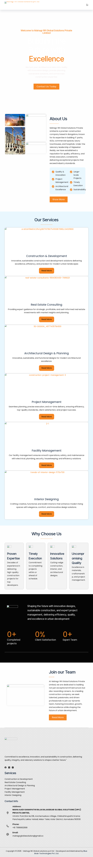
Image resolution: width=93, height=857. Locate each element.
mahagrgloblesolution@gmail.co (27, 835)
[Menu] (87, 5)
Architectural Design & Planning (20, 785)
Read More (46, 270)
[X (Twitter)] (9, 767)
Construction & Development (19, 779)
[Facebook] (5, 767)
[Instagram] (13, 767)
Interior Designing (13, 795)
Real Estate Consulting (15, 782)
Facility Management (15, 792)
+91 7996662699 (19, 827)
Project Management (15, 788)
